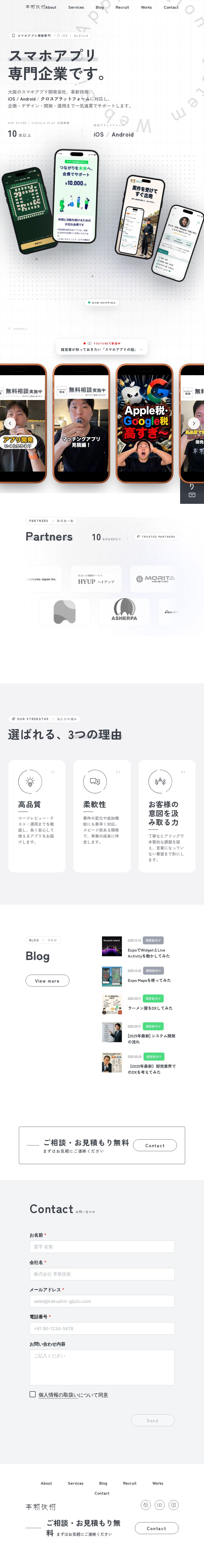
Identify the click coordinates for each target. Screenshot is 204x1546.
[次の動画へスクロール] (194, 423)
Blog (100, 7)
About (50, 7)
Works (146, 7)
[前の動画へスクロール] (10, 423)
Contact (171, 7)
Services (76, 7)
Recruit (122, 7)
